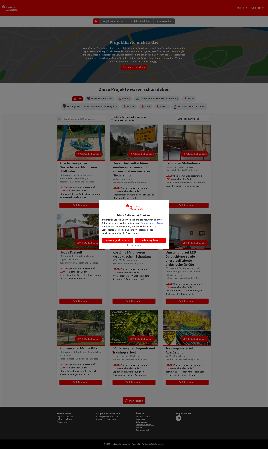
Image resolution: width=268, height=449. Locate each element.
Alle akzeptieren (150, 240)
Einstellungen (134, 245)
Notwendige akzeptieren (118, 240)
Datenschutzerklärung (152, 223)
